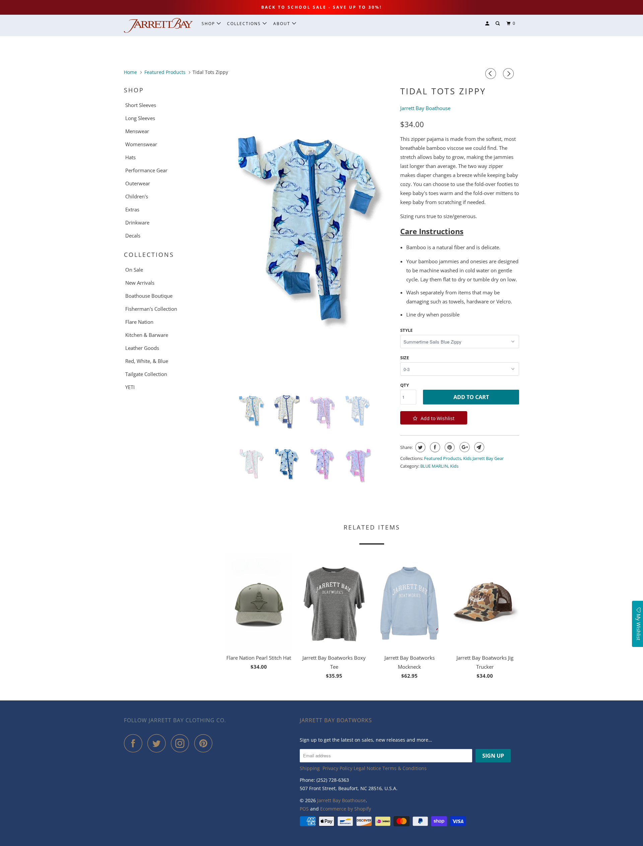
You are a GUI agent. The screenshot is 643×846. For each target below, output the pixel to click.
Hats (130, 157)
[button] (433, 418)
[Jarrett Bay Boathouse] (158, 25)
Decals (132, 235)
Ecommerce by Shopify (345, 809)
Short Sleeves (140, 105)
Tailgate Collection (146, 374)
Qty (404, 385)
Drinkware (137, 222)
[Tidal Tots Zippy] (309, 229)
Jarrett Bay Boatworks (336, 720)
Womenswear (141, 144)
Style (406, 330)
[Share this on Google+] (464, 447)
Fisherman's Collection (151, 308)
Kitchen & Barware (146, 335)
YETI (130, 387)
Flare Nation (139, 321)
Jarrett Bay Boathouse (341, 800)
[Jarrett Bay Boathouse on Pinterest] (205, 743)
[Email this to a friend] (478, 447)
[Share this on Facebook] (434, 447)
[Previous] (491, 73)
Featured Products (442, 458)
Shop (209, 23)
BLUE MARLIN (434, 466)
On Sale (134, 269)
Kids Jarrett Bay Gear (483, 458)
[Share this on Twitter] (419, 447)
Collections (245, 23)
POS (304, 809)
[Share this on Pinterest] (449, 447)
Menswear (137, 131)
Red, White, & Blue (146, 361)
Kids (454, 466)
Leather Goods (142, 348)
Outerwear (137, 183)
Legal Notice (367, 768)
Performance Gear (146, 170)
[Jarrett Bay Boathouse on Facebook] (135, 743)
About (282, 23)
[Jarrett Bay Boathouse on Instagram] (182, 743)
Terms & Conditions (404, 768)
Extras (132, 209)
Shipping (310, 768)
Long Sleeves (140, 118)
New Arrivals (139, 282)
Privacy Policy (337, 768)
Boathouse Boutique (148, 295)
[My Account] (488, 23)
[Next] (509, 73)
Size (404, 358)
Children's (136, 196)
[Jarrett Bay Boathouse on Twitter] (158, 743)
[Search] (498, 23)
